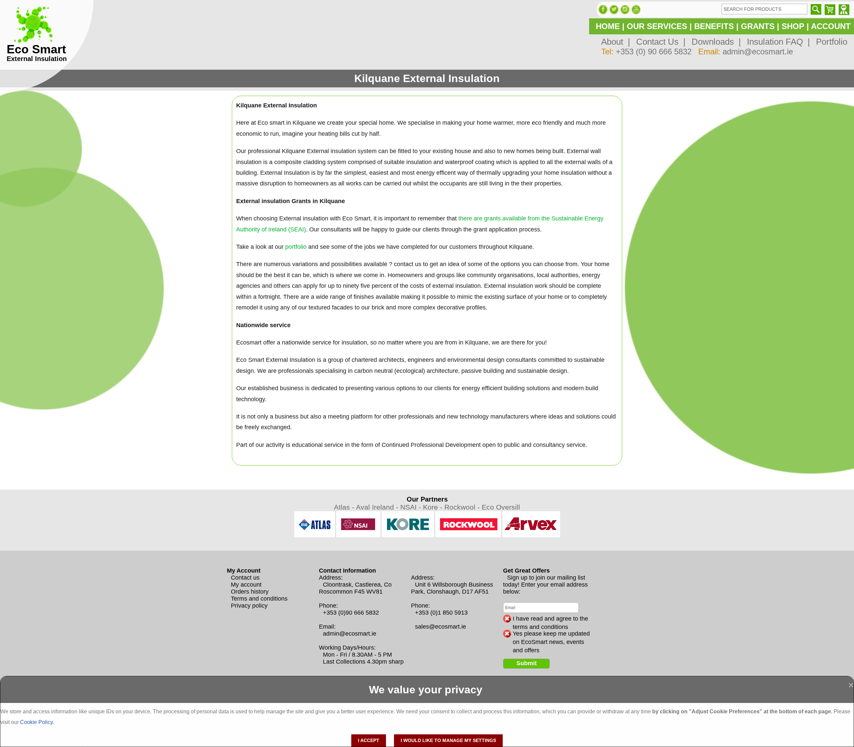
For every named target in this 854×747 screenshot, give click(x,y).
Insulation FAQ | (776, 42)
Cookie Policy (36, 722)
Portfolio (829, 42)
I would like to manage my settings (448, 740)
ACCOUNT (831, 26)
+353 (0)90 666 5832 (351, 612)
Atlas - (345, 507)
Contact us (245, 577)
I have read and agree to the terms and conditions (550, 619)
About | (615, 42)
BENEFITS (714, 26)
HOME (608, 26)
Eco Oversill (501, 507)
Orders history (250, 591)
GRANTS (758, 26)
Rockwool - (463, 507)
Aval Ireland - (378, 507)
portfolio (296, 246)
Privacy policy (249, 605)
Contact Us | (658, 42)
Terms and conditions (259, 598)
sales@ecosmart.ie (440, 626)
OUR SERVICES (657, 26)
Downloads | (714, 42)
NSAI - (411, 507)
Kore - (433, 507)
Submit (526, 663)
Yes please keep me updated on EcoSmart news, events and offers (551, 634)
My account (246, 584)
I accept (368, 740)
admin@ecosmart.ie (758, 51)
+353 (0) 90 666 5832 (654, 51)
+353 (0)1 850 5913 (441, 612)
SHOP (793, 26)
